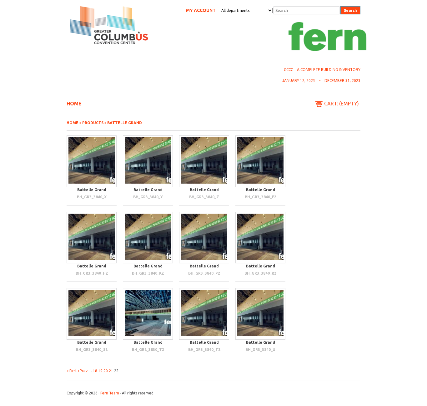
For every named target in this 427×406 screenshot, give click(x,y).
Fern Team (109, 393)
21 (111, 371)
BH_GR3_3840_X (92, 197)
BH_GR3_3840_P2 (204, 273)
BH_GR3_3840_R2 (260, 273)
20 (105, 371)
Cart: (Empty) (341, 103)
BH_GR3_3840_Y (148, 197)
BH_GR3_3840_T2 (204, 350)
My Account (201, 10)
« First (72, 371)
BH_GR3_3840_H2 (92, 273)
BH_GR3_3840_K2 (148, 273)
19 (100, 371)
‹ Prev (83, 371)
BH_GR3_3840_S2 (92, 350)
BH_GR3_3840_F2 (260, 197)
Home (74, 103)
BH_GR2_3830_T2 (148, 350)
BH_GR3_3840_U (260, 350)
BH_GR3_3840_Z (204, 197)
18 (95, 371)
